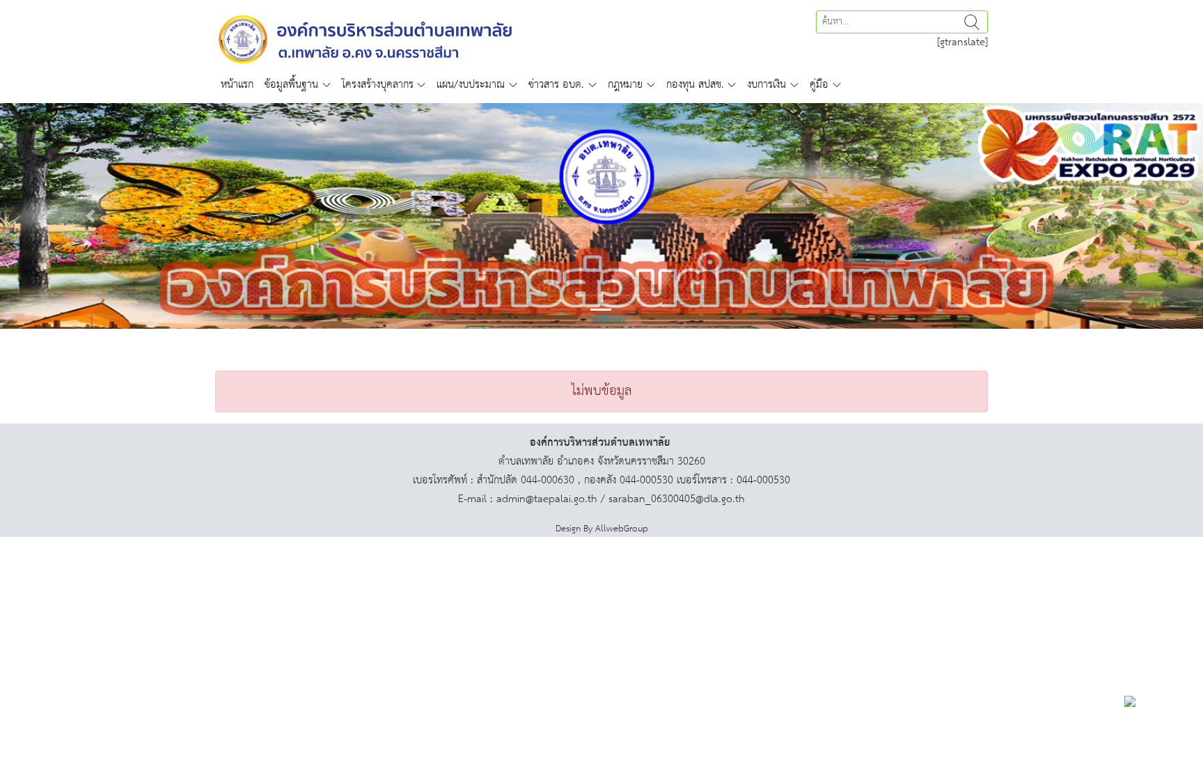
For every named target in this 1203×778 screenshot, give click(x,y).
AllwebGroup (621, 529)
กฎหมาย (625, 85)
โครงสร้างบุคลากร (378, 85)
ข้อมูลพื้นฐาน (291, 85)
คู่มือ (819, 85)
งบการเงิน (766, 85)
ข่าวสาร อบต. (556, 85)
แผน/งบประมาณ (471, 85)
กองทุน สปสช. (695, 85)
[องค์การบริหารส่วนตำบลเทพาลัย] (365, 38)
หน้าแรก (237, 85)
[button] (90, 216)
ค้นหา (972, 22)
